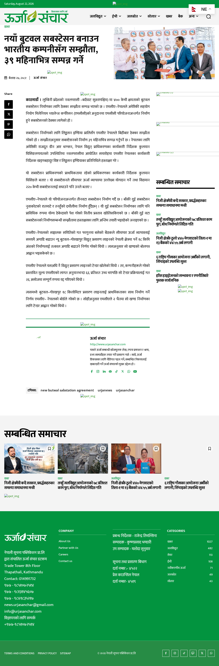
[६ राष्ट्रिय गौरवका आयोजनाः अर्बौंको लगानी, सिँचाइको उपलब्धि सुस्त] (189, 459)
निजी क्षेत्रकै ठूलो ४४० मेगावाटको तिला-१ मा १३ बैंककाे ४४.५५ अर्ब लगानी (184, 240)
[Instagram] (97, 370)
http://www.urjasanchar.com (108, 344)
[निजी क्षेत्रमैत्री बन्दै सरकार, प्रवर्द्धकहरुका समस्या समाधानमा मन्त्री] (29, 459)
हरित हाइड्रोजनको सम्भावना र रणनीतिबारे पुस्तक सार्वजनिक (182, 278)
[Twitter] (8, 114)
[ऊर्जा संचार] (47, 356)
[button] (208, 16)
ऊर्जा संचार (40, 78)
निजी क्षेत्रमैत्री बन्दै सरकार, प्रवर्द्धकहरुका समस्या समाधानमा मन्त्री (181, 203)
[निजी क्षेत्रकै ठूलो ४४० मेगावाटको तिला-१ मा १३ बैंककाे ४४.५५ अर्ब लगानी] (136, 459)
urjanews (105, 390)
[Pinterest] (8, 124)
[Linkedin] (104, 370)
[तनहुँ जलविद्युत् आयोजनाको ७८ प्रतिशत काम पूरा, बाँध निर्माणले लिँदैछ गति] (83, 459)
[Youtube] (135, 370)
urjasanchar (125, 390)
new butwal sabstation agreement (67, 390)
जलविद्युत (160, 233)
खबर (7, 26)
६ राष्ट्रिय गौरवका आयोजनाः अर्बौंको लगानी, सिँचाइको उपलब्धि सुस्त (183, 259)
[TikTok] (116, 370)
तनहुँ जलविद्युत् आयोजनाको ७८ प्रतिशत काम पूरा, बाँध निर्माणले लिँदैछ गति (184, 222)
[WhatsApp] (8, 134)
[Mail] (110, 370)
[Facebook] (8, 104)
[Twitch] (193, 653)
